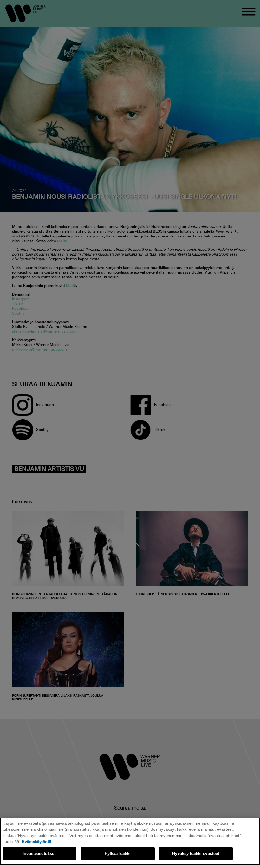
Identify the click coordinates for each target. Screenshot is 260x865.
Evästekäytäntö (36, 841)
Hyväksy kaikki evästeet (195, 853)
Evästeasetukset (39, 853)
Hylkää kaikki (118, 853)
